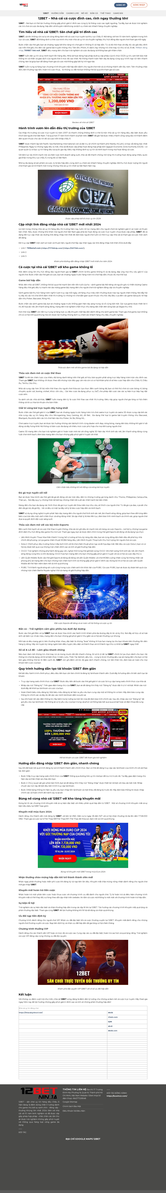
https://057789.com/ (73, 248)
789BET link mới (32, 50)
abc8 (110, 1026)
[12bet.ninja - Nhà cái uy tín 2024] (30, 5)
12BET (46, 13)
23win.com (113, 1017)
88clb (110, 1013)
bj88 (110, 1022)
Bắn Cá (94, 13)
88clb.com (112, 1031)
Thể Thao (105, 13)
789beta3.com (34, 248)
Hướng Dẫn (57, 13)
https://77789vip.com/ (52, 248)
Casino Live (72, 13)
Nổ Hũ (84, 13)
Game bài (118, 13)
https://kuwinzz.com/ (117, 1096)
